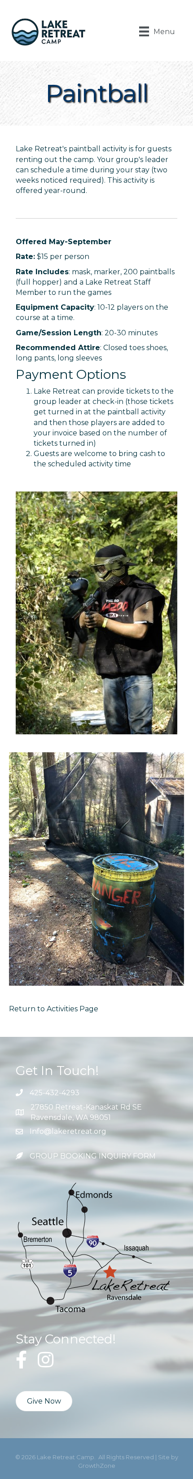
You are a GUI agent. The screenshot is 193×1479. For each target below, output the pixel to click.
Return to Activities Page (53, 1009)
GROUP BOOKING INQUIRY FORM (93, 1156)
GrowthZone (96, 1465)
